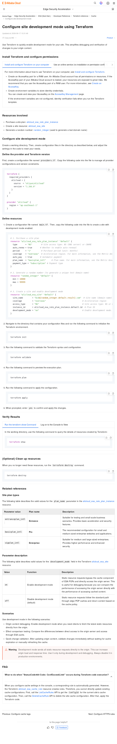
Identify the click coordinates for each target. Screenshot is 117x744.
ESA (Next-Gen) (44, 16)
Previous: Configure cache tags (16, 714)
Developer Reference (62, 16)
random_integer (41, 130)
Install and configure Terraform (89, 71)
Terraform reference (80, 16)
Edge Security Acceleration (24, 16)
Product (110, 37)
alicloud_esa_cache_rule (30, 688)
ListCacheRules (46, 692)
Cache (93, 16)
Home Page (7, 16)
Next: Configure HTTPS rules (101, 714)
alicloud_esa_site (37, 126)
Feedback (63, 727)
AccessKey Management (66, 94)
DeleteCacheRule (40, 695)
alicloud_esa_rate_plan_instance (42, 122)
